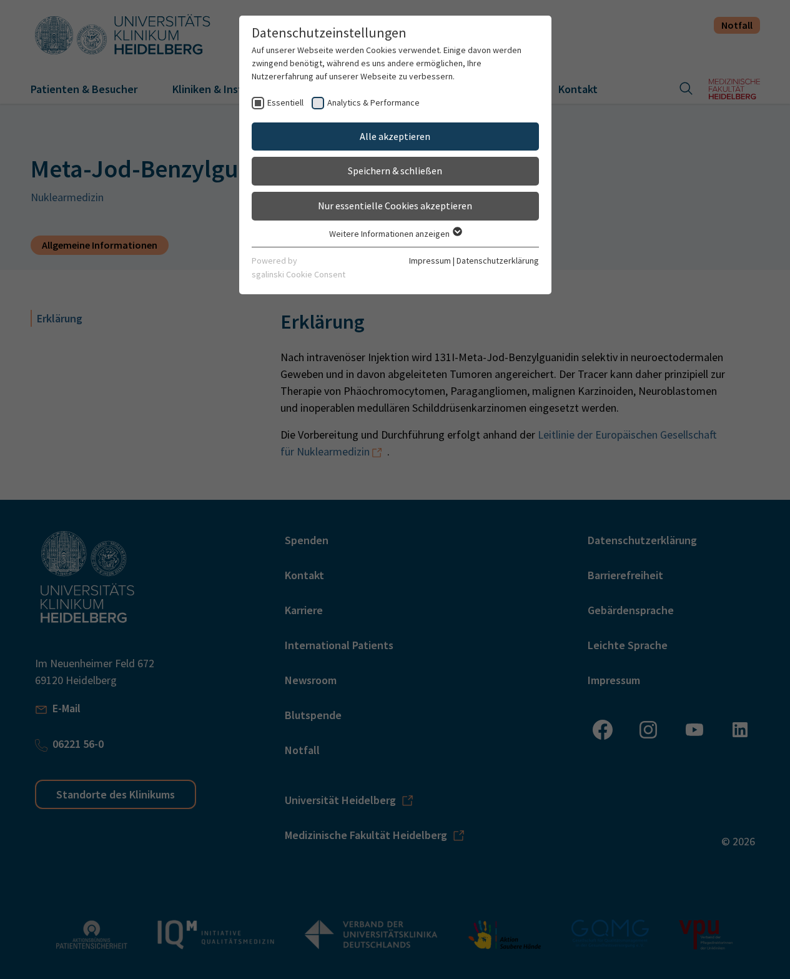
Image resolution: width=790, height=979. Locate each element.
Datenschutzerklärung (498, 260)
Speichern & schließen (395, 170)
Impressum (430, 260)
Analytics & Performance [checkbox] (373, 102)
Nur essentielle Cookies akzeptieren (395, 205)
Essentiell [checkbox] (285, 102)
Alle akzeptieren (395, 136)
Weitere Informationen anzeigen (390, 233)
